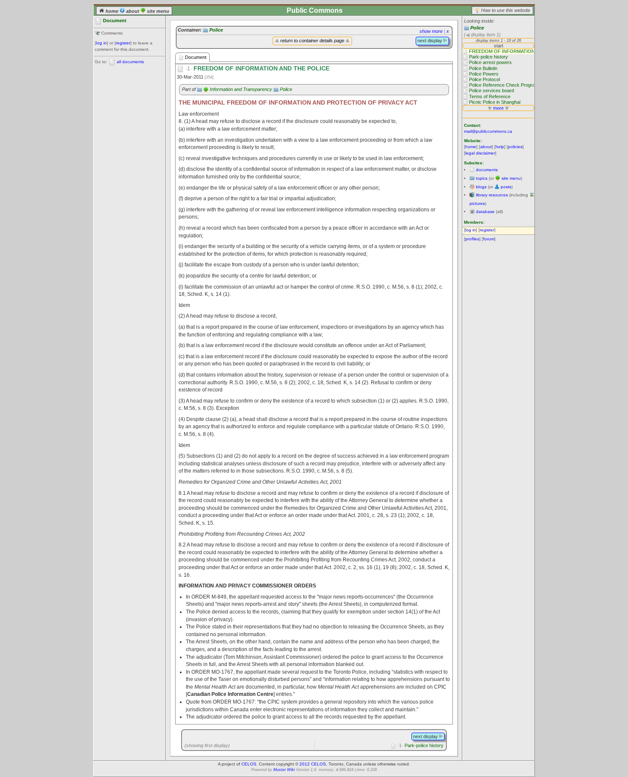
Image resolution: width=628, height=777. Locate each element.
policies (515, 146)
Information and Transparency (241, 89)
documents (487, 169)
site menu (157, 11)
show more (431, 31)
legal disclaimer (480, 153)
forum (488, 239)
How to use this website (505, 10)
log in (101, 43)
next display (430, 40)
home (112, 11)
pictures (477, 203)
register (123, 43)
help (500, 146)
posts (506, 186)
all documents (130, 61)
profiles (472, 239)
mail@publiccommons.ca (488, 131)
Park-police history (420, 745)
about (133, 11)
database (485, 211)
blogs (481, 186)
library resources (492, 195)
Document (195, 57)
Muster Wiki (284, 770)
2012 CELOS (312, 764)
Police (477, 27)
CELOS (248, 764)
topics (481, 178)
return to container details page (312, 40)
